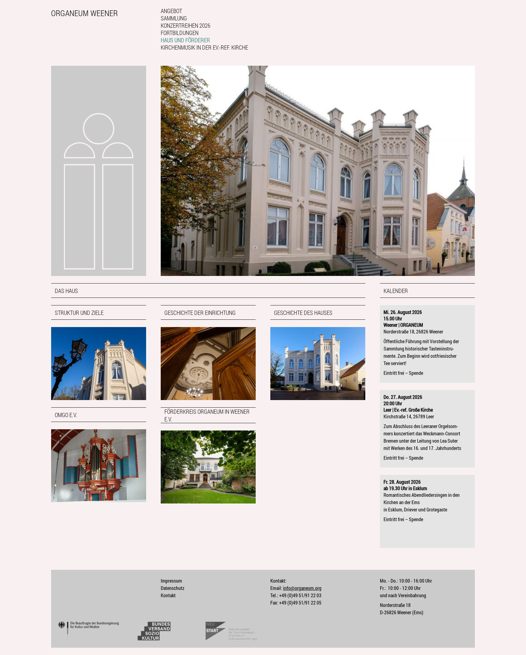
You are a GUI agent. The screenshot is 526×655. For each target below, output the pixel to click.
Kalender (396, 290)
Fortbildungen (179, 33)
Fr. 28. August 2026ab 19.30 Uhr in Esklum (405, 485)
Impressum (171, 580)
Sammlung (174, 18)
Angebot (171, 11)
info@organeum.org (302, 588)
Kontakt (168, 595)
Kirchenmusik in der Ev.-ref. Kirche (204, 47)
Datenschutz (172, 588)
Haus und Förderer (185, 40)
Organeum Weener (84, 12)
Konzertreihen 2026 (185, 25)
